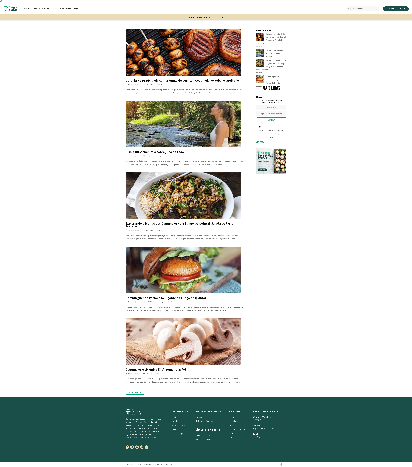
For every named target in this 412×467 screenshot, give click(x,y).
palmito (269, 130)
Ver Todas (260, 142)
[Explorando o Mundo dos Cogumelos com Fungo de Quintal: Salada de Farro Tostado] (260, 63)
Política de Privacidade (204, 421)
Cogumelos (233, 417)
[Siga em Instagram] (141, 447)
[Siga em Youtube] (137, 447)
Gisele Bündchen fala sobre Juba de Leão (155, 152)
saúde (272, 134)
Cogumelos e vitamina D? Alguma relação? (156, 369)
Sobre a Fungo (72, 9)
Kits (230, 437)
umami (271, 137)
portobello (280, 130)
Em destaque (160, 302)
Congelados (234, 421)
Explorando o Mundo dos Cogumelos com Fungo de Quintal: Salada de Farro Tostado (179, 224)
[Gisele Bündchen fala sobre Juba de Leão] (260, 53)
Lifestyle (36, 9)
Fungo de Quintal (133, 84)
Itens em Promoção (237, 429)
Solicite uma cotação (204, 439)
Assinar (271, 120)
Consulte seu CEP (203, 435)
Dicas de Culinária (49, 9)
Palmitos (232, 433)
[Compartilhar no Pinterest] (146, 447)
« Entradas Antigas (135, 392)
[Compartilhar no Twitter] (132, 447)
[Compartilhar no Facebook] (127, 447)
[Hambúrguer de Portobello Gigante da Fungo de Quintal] (260, 79)
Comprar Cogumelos (396, 9)
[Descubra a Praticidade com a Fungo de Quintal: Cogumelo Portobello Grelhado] (260, 37)
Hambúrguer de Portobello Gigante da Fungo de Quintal (166, 298)
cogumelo (262, 130)
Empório (232, 425)
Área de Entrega (202, 417)
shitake (282, 134)
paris (274, 130)
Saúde (61, 9)
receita (266, 134)
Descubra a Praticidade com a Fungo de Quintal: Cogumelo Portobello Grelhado (182, 80)
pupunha (260, 134)
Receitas (26, 9)
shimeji (277, 134)
